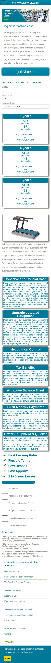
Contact (7, 634)
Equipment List (10, 596)
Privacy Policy (10, 620)
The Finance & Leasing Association (18, 615)
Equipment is (7, 95)
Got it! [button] (7, 659)
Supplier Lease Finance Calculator (18, 609)
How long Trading (9, 103)
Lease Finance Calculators (15, 628)
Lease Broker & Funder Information (18, 577)
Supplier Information (12, 590)
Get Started (25, 71)
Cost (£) (5, 87)
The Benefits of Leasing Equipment (18, 582)
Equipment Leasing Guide (14, 601)
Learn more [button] (28, 652)
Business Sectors (11, 571)
